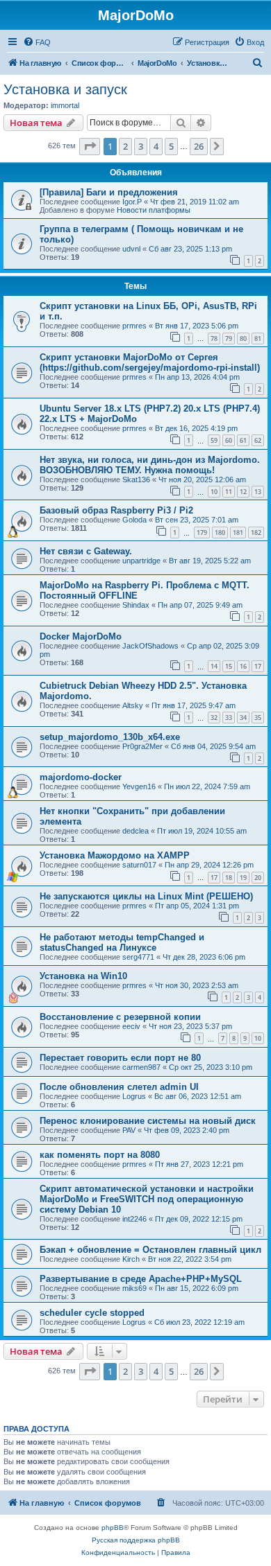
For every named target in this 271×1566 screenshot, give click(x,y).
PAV (129, 1130)
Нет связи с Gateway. (86, 551)
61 (243, 440)
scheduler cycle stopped (92, 1313)
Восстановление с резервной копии (120, 1017)
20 (257, 877)
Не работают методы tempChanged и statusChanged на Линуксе (122, 942)
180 (220, 532)
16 (243, 666)
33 (228, 717)
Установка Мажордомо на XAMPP (115, 855)
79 (228, 338)
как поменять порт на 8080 (100, 1155)
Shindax (135, 605)
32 (214, 717)
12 (243, 491)
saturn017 (139, 865)
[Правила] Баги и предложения (109, 192)
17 (257, 666)
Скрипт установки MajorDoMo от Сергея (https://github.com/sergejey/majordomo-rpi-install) (150, 362)
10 (214, 491)
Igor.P (132, 201)
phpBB (112, 1527)
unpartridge (141, 560)
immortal (65, 105)
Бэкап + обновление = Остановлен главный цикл (150, 1249)
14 (214, 666)
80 (243, 338)
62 (257, 440)
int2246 (134, 1219)
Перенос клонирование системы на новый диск (148, 1121)
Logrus (134, 1096)
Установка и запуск (65, 89)
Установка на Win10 (83, 976)
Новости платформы (153, 210)
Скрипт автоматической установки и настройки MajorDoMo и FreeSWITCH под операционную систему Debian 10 (147, 1199)
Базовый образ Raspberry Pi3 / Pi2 (116, 510)
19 (243, 877)
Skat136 (136, 479)
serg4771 (138, 957)
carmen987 (141, 1067)
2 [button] (125, 146)
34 (243, 717)
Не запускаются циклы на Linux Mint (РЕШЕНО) (146, 896)
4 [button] (156, 146)
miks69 (134, 1288)
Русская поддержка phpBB (136, 1540)
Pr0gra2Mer (142, 746)
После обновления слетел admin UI (119, 1087)
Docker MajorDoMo (81, 636)
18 (228, 877)
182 (256, 532)
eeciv (131, 1026)
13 (257, 491)
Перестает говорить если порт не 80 (120, 1058)
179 (202, 532)
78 (214, 338)
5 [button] (171, 146)
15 (228, 666)
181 (238, 532)
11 (228, 491)
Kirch (131, 1259)
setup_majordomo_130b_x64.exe (110, 737)
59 (214, 440)
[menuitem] (37, 42)
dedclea (135, 831)
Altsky (132, 705)
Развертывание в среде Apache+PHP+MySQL (141, 1279)
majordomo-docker (81, 777)
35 (257, 717)
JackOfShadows (150, 646)
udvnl (131, 249)
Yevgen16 (139, 786)
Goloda (134, 520)
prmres (134, 326)
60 (228, 440)
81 (257, 338)
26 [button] (199, 146)
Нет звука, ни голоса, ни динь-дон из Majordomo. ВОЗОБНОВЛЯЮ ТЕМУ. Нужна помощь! (150, 465)
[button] (89, 146)
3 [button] (140, 146)
